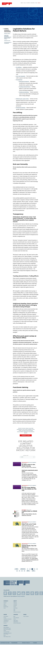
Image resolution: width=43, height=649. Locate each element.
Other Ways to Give (7, 636)
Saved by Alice (7, 40)
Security (5, 605)
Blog (14, 616)
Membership (6, 606)
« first (16, 568)
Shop (4, 635)
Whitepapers (15, 621)
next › (28, 570)
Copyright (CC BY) (4, 642)
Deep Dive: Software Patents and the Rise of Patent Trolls (7, 37)
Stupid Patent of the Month (7, 43)
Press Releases (16, 617)
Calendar (15, 602)
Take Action (32, 2)
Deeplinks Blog (25, 462)
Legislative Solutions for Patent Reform (7, 31)
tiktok (37, 593)
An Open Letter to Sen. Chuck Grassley (28, 465)
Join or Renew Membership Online (7, 628)
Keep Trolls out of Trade (29, 524)
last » (33, 570)
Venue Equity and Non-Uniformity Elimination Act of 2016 (30, 560)
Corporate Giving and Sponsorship (7, 633)
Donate (39, 2)
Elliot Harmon (33, 462)
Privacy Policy (26, 642)
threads (41, 593)
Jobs (14, 609)
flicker (28, 593)
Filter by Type (25, 455)
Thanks (35, 642)
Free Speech (6, 616)
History (14, 606)
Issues (25, 2)
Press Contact (26, 616)
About (22, 2)
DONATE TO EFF (26, 435)
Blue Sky (19, 593)
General (5, 602)
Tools (36, 2)
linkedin (32, 593)
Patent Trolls (7, 33)
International (6, 621)
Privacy (5, 617)
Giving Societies (6, 631)
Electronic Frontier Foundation (7, 3)
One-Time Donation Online (7, 630)
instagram (14, 593)
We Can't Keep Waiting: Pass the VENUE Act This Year (29, 489)
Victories (15, 605)
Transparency (6, 620)
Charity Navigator (21, 596)
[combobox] (27, 457)
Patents (6, 28)
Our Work (28, 2)
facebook (10, 593)
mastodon (5, 593)
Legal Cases (15, 620)
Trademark (14, 642)
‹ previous (22, 568)
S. (31, 561)
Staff (14, 610)
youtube (23, 593)
